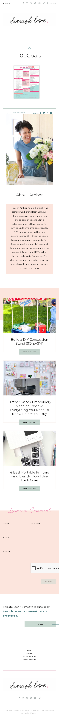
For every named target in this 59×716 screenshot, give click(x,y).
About (29, 650)
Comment (35, 524)
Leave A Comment (17, 113)
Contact (29, 653)
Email (6, 537)
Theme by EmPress (29, 713)
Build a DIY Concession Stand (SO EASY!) (29, 341)
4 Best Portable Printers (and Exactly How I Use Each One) (29, 476)
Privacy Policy (29, 656)
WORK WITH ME (29, 659)
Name (6, 524)
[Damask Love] (29, 690)
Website (6, 551)
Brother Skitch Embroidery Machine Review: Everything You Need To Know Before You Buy (29, 408)
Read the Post (29, 352)
